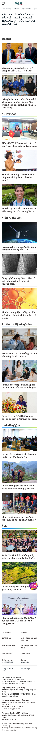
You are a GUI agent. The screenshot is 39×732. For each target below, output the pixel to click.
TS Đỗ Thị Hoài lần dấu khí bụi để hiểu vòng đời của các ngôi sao (19, 210)
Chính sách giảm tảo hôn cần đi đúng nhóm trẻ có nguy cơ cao (18, 487)
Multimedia (25, 653)
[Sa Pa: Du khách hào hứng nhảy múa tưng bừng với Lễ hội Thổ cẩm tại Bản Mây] (19, 541)
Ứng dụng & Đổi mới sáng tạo (29, 639)
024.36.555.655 (7, 662)
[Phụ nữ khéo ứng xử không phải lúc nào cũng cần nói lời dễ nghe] (19, 371)
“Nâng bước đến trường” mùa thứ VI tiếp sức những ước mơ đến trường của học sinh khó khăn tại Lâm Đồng (19, 103)
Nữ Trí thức (26, 9)
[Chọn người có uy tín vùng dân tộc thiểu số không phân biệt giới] (19, 503)
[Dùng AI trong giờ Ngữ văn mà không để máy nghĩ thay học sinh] (19, 402)
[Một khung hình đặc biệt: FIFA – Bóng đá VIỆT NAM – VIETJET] (19, 53)
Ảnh (4, 526)
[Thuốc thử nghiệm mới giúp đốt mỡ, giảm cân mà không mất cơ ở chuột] (19, 298)
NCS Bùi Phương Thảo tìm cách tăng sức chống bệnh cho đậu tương (18, 177)
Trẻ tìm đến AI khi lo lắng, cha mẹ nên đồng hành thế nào (19, 355)
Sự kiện (16, 9)
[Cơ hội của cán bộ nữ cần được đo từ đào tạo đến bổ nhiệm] (19, 440)
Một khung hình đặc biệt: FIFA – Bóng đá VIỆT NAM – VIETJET (18, 69)
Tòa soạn (26, 669)
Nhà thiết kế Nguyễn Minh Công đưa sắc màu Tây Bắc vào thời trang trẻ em (19, 620)
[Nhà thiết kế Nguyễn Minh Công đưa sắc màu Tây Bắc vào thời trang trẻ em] (19, 604)
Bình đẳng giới (11, 425)
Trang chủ (7, 9)
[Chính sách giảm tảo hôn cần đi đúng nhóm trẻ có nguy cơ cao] (19, 472)
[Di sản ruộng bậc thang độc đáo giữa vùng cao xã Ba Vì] (19, 573)
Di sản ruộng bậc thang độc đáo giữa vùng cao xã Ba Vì (18, 588)
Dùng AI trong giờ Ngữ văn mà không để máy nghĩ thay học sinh (19, 417)
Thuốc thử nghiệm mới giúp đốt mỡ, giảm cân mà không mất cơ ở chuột (19, 315)
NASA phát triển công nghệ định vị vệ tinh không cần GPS (19, 248)
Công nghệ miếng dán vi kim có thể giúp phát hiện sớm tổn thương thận (18, 281)
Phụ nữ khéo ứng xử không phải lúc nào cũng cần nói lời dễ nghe (19, 386)
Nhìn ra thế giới (12, 217)
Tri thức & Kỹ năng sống (17, 324)
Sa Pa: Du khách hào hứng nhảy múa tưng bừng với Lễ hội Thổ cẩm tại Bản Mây (18, 558)
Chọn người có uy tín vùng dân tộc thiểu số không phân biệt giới (19, 518)
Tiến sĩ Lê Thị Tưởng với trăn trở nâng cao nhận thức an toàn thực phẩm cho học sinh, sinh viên (19, 146)
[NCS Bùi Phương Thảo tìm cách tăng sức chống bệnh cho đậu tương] (19, 160)
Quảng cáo (25, 662)
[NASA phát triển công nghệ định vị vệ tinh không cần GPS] (19, 232)
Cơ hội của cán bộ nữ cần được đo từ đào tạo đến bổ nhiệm (19, 455)
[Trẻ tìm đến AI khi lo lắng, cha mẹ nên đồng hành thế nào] (19, 339)
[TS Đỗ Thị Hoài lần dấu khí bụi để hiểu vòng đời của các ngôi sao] (19, 195)
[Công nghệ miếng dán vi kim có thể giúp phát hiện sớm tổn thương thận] (19, 264)
